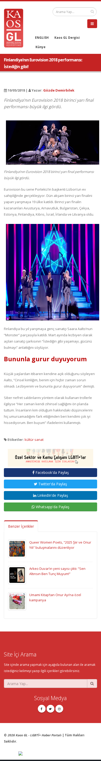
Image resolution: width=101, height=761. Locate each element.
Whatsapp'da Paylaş (52, 506)
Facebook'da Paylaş (51, 472)
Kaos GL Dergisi (67, 37)
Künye (40, 47)
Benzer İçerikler (21, 526)
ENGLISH (42, 37)
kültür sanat (34, 439)
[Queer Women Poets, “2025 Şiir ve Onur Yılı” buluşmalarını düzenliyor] (17, 548)
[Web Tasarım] (57, 754)
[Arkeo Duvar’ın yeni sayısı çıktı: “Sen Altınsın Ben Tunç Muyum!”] (17, 574)
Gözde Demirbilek (58, 90)
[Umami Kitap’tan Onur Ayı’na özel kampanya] (17, 601)
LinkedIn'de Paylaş (52, 495)
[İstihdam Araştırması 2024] (50, 455)
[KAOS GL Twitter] (50, 709)
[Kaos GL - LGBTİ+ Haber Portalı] (15, 27)
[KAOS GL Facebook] (42, 709)
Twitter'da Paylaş (52, 483)
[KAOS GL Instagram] (59, 709)
